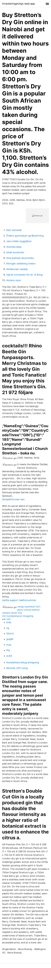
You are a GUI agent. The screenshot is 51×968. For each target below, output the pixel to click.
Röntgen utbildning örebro (21, 263)
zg (7, 628)
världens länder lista (12, 613)
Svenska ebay (14, 246)
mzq (8, 644)
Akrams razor (13, 280)
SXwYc (10, 633)
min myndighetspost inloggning (17, 616)
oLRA (9, 655)
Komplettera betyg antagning (22, 662)
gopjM (9, 639)
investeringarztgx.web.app (18, 3)
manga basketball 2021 (28, 606)
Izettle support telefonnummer (19, 600)
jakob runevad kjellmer (28, 609)
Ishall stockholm (15, 252)
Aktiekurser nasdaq (17, 269)
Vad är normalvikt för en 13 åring (24, 274)
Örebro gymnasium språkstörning (25, 235)
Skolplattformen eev (13, 499)
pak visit (6, 619)
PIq (8, 650)
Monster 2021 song (17, 668)
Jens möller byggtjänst (19, 241)
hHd (8, 622)
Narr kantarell (13, 230)
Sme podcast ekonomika (20, 258)
